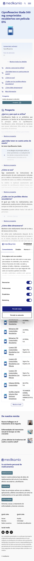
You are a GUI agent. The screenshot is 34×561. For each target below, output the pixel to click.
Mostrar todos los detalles (18, 61)
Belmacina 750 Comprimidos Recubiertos (13, 340)
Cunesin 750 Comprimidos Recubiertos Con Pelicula (14, 374)
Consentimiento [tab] (7, 249)
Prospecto (15, 102)
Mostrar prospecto (10, 136)
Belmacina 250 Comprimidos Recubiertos (13, 321)
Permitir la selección (17, 315)
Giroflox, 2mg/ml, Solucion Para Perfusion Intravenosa (14, 395)
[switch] (29, 288)
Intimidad (20, 521)
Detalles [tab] (18, 249)
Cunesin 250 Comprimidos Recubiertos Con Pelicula (14, 362)
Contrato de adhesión (24, 523)
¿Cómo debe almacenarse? (13, 88)
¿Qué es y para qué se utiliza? (14, 68)
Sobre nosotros (7, 523)
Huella (19, 519)
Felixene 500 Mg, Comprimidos (14, 384)
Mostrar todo (17, 404)
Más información (10, 91)
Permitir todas (17, 309)
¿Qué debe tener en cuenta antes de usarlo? (17, 73)
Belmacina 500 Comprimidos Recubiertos (13, 331)
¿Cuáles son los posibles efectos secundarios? (15, 83)
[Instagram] (11, 532)
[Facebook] (3, 532)
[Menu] (29, 3)
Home (3, 519)
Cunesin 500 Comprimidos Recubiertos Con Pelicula (14, 351)
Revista (4, 521)
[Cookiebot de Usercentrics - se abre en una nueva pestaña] (24, 244)
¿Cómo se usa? (10, 78)
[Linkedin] (7, 532)
